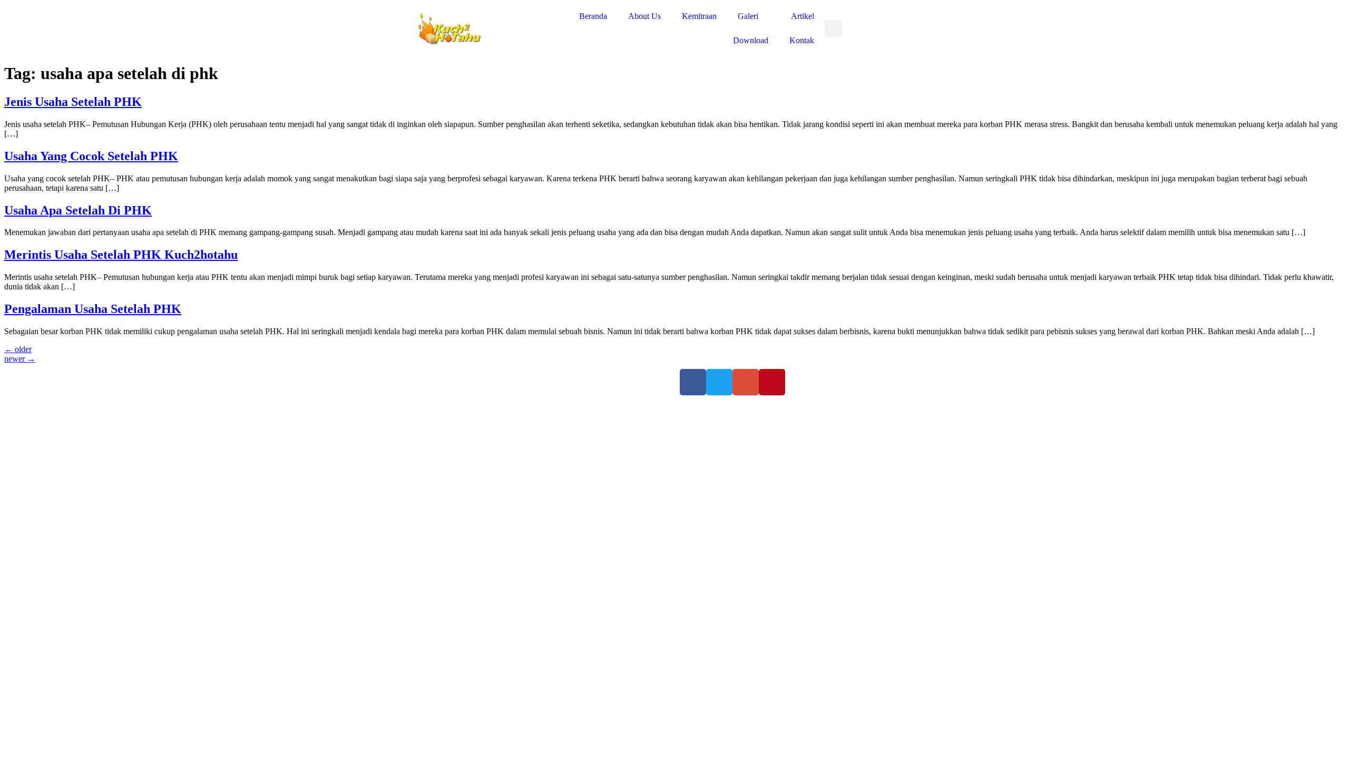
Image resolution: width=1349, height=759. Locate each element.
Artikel (802, 16)
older (18, 349)
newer (19, 358)
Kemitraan (699, 16)
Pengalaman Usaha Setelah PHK (92, 309)
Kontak (801, 40)
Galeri (748, 16)
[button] (833, 28)
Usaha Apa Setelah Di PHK (78, 210)
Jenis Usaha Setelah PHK (73, 102)
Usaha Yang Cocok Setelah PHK (91, 156)
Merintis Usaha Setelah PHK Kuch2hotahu (121, 254)
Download (750, 40)
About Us (644, 16)
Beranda (593, 16)
